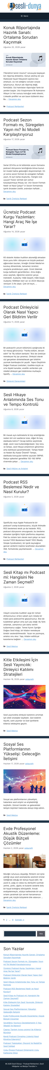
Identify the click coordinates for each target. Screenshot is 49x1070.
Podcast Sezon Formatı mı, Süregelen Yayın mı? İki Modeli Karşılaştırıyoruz (23, 127)
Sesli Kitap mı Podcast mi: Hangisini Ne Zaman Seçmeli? (24, 577)
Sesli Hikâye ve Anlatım (17, 468)
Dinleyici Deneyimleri (15, 381)
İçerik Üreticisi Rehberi (16, 198)
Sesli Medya (12, 646)
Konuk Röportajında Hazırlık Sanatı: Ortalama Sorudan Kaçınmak (21, 34)
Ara (41, 934)
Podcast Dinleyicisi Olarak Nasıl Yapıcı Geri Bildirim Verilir (20, 312)
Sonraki (19, 920)
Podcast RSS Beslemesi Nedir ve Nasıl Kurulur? (21, 487)
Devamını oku (15, 99)
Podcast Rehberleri (15, 106)
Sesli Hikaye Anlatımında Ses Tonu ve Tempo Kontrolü (23, 399)
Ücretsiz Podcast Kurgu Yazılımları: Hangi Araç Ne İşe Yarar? (20, 219)
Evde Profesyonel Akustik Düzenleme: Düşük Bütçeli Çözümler (21, 835)
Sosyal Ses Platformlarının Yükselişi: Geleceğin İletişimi (21, 751)
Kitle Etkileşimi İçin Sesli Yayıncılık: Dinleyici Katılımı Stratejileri (20, 667)
